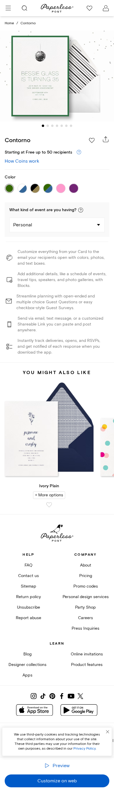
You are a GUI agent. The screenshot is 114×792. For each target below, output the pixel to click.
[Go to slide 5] (62, 126)
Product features (87, 664)
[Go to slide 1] (43, 126)
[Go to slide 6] (66, 126)
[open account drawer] (106, 8)
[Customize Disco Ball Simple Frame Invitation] (57, 76)
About (85, 565)
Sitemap (28, 586)
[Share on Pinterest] (52, 696)
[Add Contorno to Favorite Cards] (91, 140)
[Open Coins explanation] (79, 152)
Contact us (28, 575)
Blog (27, 654)
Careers (85, 617)
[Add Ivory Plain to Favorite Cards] (49, 504)
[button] (81, 210)
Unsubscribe (28, 607)
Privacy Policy (84, 748)
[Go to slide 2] (47, 126)
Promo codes (85, 586)
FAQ (28, 565)
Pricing (85, 575)
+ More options (49, 495)
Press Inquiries (85, 628)
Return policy (28, 596)
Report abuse (28, 617)
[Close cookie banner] (107, 731)
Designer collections (27, 664)
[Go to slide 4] (57, 126)
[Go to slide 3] (52, 126)
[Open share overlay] (105, 139)
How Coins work (22, 161)
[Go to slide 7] (71, 126)
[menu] (8, 8)
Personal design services (86, 596)
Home (9, 23)
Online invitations (87, 654)
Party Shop (85, 607)
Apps (27, 675)
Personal (22, 225)
